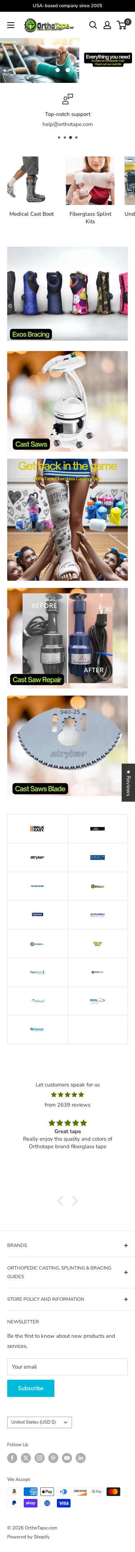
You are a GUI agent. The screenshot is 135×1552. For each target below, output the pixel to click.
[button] (62, 1201)
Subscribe (31, 1388)
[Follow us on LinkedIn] (81, 1458)
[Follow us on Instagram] (40, 1458)
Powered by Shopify (28, 1537)
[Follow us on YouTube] (67, 1458)
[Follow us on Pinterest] (53, 1458)
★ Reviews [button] (128, 783)
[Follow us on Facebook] (12, 1458)
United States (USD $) (33, 1422)
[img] (67, 1095)
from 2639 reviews (67, 1104)
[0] (121, 25)
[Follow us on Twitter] (26, 1458)
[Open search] (93, 25)
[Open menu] (10, 25)
